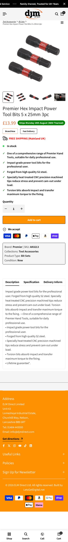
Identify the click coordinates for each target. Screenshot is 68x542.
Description (12, 282)
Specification (31, 282)
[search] (56, 14)
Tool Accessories (9, 21)
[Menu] (6, 13)
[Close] (63, 4)
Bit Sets (21, 21)
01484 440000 (15, 427)
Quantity (8, 201)
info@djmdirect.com (22, 432)
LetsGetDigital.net (34, 489)
